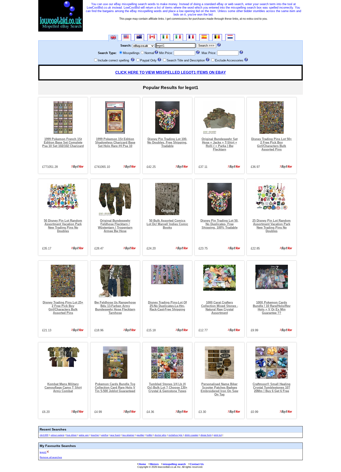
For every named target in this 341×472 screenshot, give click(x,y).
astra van (84, 435)
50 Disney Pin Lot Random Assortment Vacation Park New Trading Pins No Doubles (63, 226)
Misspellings (131, 53)
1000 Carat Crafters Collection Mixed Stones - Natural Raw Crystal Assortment (219, 308)
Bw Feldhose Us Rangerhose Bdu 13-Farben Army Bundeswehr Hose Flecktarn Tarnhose (115, 308)
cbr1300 (44, 435)
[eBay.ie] (165, 37)
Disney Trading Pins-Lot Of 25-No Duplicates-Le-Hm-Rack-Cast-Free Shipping (167, 306)
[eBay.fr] (191, 37)
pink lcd (218, 435)
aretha (104, 435)
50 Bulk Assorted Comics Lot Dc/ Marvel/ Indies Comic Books (167, 224)
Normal (149, 53)
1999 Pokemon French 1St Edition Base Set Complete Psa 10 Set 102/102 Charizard (63, 142)
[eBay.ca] (152, 37)
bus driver (71, 435)
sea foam (115, 435)
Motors (154, 464)
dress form (206, 435)
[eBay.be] (217, 37)
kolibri (149, 435)
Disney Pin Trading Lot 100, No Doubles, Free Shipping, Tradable (167, 142)
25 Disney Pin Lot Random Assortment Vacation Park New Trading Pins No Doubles (271, 226)
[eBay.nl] (230, 37)
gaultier (140, 435)
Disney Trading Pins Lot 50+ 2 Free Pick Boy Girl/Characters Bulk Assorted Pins (271, 144)
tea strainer (128, 435)
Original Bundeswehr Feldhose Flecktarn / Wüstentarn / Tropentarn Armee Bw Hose (115, 226)
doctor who (160, 435)
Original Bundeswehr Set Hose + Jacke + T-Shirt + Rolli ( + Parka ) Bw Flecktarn (220, 144)
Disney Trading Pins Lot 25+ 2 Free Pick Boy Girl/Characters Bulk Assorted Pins (63, 308)
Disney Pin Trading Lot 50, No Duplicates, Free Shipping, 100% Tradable (219, 224)
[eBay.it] (178, 37)
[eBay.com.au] (139, 37)
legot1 (43, 452)
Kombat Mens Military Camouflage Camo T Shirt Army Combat (63, 387)
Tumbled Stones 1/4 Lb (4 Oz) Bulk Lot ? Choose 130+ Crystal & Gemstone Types (167, 387)
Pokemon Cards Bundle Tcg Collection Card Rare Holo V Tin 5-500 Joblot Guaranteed (115, 387)
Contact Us (197, 464)
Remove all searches (51, 457)
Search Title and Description (186, 60)
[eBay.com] (126, 37)
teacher (95, 435)
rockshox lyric (175, 435)
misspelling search (174, 464)
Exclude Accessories (229, 60)
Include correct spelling (113, 60)
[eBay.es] (204, 37)
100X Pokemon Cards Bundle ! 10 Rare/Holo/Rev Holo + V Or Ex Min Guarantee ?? (271, 308)
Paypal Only (148, 60)
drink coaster (191, 435)
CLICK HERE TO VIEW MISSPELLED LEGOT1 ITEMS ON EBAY (170, 72)
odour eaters (57, 435)
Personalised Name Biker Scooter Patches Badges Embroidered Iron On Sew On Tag (219, 389)
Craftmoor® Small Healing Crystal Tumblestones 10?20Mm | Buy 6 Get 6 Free (271, 387)
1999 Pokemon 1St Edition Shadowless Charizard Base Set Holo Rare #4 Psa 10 (115, 142)
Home (142, 464)
